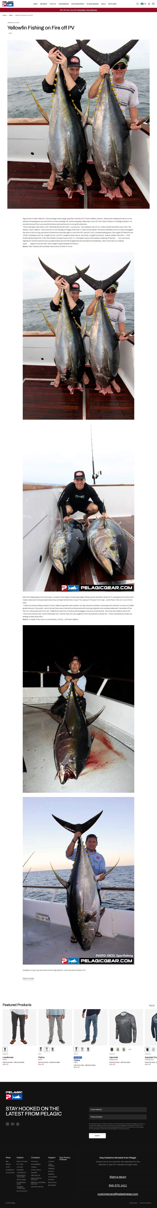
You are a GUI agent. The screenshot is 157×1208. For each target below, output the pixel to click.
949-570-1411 (118, 1185)
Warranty (51, 1174)
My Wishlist (52, 1185)
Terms (127, 1129)
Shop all (151, 1005)
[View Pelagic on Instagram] (7, 1124)
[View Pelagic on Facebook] (17, 1124)
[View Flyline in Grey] (82, 1049)
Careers (34, 1167)
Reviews (51, 1179)
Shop (8, 1158)
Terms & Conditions (145, 1203)
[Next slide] (144, 1027)
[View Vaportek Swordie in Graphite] (111, 1049)
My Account (52, 1182)
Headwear (64, 4)
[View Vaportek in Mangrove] (117, 1049)
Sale (103, 4)
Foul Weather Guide (21, 1183)
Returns (51, 1171)
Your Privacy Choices (64, 1159)
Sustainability (36, 1164)
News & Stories (22, 1161)
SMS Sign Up (35, 1175)
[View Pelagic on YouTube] (12, 1124)
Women (43, 4)
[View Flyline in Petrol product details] (91, 1027)
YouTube (20, 1167)
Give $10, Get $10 (37, 1186)
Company (35, 1158)
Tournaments (21, 1172)
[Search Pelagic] (137, 4)
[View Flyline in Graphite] (52, 1049)
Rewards (34, 1172)
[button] (153, 4)
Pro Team (20, 1164)
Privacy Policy (121, 1129)
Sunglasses (93, 4)
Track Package (51, 1164)
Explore (112, 4)
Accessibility (52, 1177)
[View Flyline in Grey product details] (55, 1027)
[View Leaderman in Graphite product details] (19, 1027)
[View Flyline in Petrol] (40, 1049)
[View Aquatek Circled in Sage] (153, 1049)
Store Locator (36, 1170)
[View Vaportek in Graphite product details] (126, 1027)
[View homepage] (8, 3)
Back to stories (28, 978)
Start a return (118, 1177)
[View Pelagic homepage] (14, 1095)
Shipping (51, 1168)
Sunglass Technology (21, 1187)
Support (51, 1158)
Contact (51, 1161)
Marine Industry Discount (36, 1178)
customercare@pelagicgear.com (118, 1194)
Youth (53, 4)
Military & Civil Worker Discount (38, 1183)
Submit (97, 1136)
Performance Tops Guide (21, 1176)
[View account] (149, 4)
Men (36, 4)
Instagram (20, 1170)
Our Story (34, 1161)
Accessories (77, 4)
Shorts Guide (21, 1179)
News (10, 33)
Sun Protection (22, 1191)
